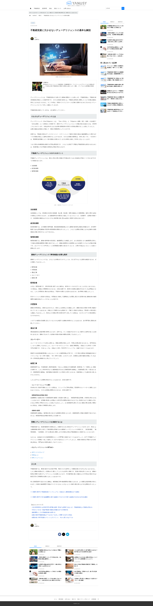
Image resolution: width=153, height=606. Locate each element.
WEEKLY (47, 546)
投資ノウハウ (57, 8)
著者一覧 (74, 599)
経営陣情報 (94, 599)
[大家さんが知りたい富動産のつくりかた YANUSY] (76, 3)
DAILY (35, 546)
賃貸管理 (44, 8)
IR (98, 599)
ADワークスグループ (38, 452)
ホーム (55, 599)
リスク (32, 22)
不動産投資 (37, 8)
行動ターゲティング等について (83, 599)
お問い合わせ (67, 8)
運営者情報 (61, 599)
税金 (50, 8)
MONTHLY (59, 546)
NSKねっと (35, 455)
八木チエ (37, 39)
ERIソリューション (37, 457)
